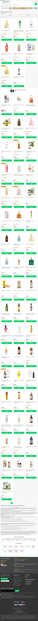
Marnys (21, 538)
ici (12, 598)
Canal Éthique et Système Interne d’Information (19, 613)
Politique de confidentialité (19, 610)
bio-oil (22, 539)
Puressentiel (8, 539)
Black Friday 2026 (16, 585)
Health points (16, 582)
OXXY (29, 539)
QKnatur (34, 538)
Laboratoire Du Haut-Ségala (9, 538)
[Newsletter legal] (1, 594)
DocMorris (3, 6)
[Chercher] (36, 4)
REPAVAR (13, 539)
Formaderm (26, 539)
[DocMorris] (6, 2)
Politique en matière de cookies (19, 612)
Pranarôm (3, 539)
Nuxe (18, 538)
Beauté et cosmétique (8, 6)
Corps (13, 6)
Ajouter (6, 39)
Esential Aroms (30, 538)
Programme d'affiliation (18, 580)
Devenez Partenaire (17, 581)
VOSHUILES (15, 538)
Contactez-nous (4, 578)
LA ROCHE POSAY (33, 539)
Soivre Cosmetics (18, 539)
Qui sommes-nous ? (17, 576)
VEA (10, 539)
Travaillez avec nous (17, 579)
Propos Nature (25, 538)
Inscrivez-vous (16, 591)
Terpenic (3, 538)
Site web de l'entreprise (17, 584)
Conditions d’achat (19, 611)
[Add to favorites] (12, 19)
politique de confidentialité (8, 594)
